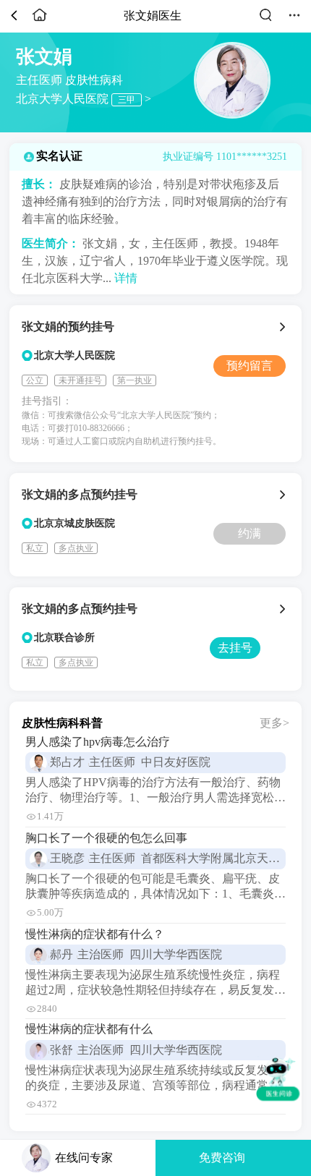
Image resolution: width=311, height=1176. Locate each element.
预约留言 (249, 365)
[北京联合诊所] (284, 609)
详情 (125, 278)
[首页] (39, 20)
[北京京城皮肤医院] (284, 494)
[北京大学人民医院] (284, 327)
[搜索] (265, 20)
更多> (274, 723)
